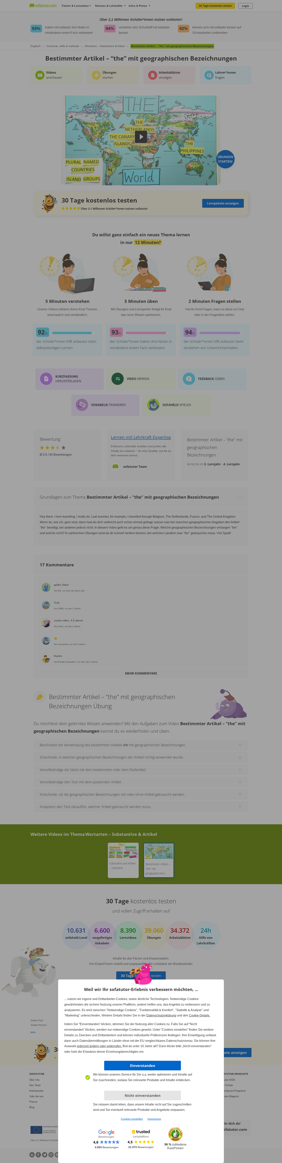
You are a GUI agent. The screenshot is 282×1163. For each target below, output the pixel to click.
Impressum (154, 1118)
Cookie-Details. (199, 1015)
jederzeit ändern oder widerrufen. (99, 1046)
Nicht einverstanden (143, 1095)
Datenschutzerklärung (161, 1015)
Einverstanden (142, 1065)
